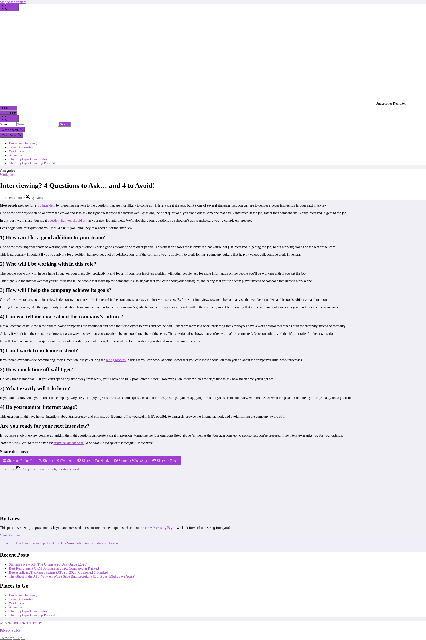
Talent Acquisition (21, 147)
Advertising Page (162, 528)
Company (28, 469)
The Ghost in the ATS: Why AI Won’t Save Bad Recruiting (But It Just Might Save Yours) (72, 576)
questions (64, 469)
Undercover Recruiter (27, 623)
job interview (46, 205)
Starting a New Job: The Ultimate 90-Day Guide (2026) (48, 564)
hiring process (116, 360)
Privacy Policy (10, 630)
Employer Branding (23, 143)
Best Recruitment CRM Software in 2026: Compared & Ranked (54, 568)
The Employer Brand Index (28, 159)
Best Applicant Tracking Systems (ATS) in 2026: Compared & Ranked (58, 572)
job (53, 469)
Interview (43, 469)
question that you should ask (67, 220)
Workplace (16, 151)
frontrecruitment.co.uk (68, 443)
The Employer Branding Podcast (32, 163)
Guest (40, 198)
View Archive (12, 535)
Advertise (15, 155)
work (76, 469)
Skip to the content (13, 2)
